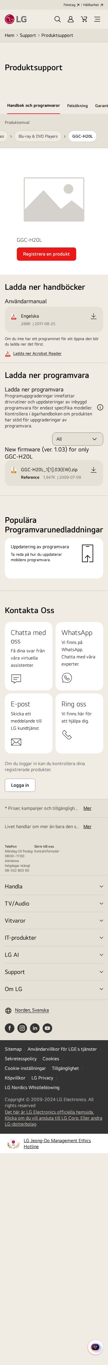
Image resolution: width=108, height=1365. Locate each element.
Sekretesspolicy (21, 1058)
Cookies (51, 1058)
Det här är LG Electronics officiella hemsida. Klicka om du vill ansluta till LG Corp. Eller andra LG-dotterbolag (53, 1118)
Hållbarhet (91, 5)
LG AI (12, 954)
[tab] (33, 106)
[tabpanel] (54, 352)
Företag (69, 5)
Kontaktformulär (46, 851)
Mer (87, 808)
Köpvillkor (15, 1078)
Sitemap (13, 1049)
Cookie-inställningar (25, 1068)
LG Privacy (42, 1078)
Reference (30, 477)
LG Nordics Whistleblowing (32, 1087)
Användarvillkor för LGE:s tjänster (62, 1049)
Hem (9, 35)
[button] (58, 19)
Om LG (13, 988)
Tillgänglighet (65, 1068)
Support (28, 35)
